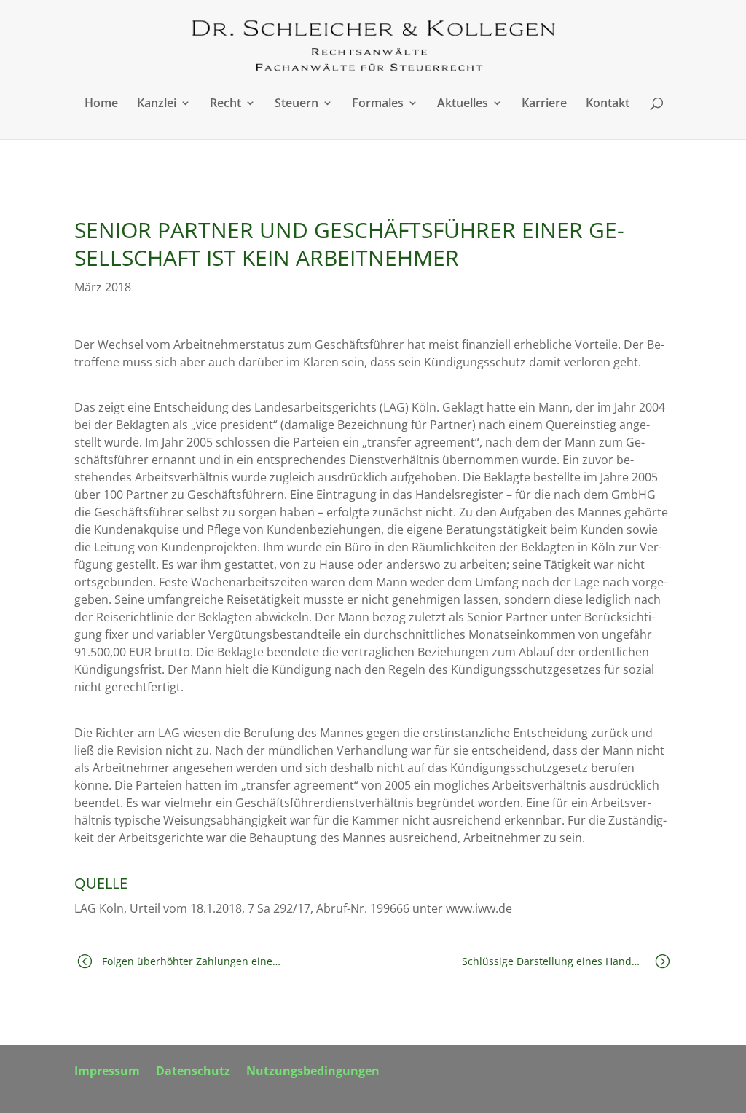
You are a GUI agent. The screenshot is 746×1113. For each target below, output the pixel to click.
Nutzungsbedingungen (313, 1072)
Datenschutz (193, 1072)
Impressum (107, 1072)
